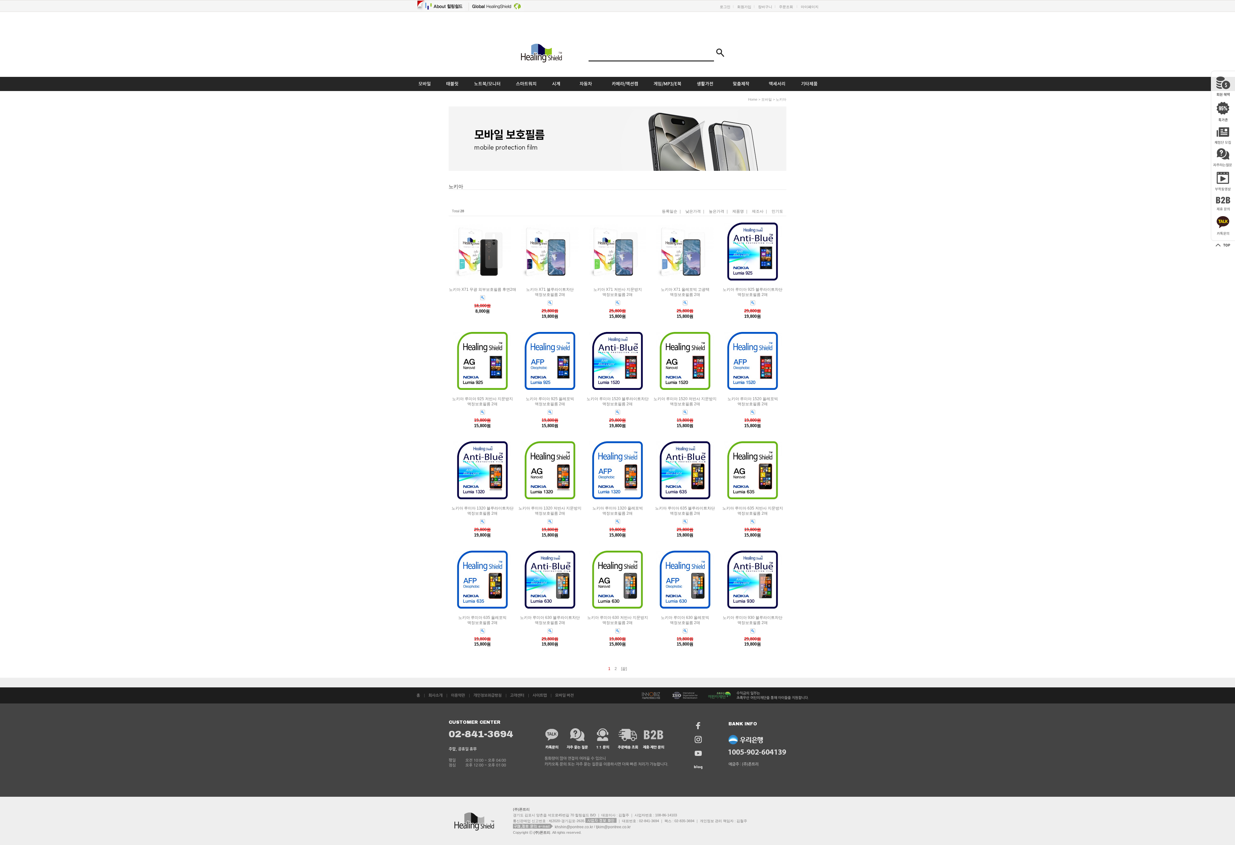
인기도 (777, 211)
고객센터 (517, 695)
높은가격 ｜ (719, 211)
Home (752, 99)
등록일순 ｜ (672, 211)
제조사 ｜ (760, 211)
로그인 (725, 7)
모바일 (766, 99)
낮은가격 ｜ (695, 211)
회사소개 (435, 695)
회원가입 (744, 7)
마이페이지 (810, 7)
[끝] (624, 668)
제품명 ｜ (740, 211)
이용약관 (458, 695)
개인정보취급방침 (487, 695)
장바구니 (765, 7)
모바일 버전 (564, 695)
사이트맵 (540, 695)
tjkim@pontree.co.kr (613, 826)
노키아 (781, 99)
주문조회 (786, 7)
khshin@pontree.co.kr (574, 826)
